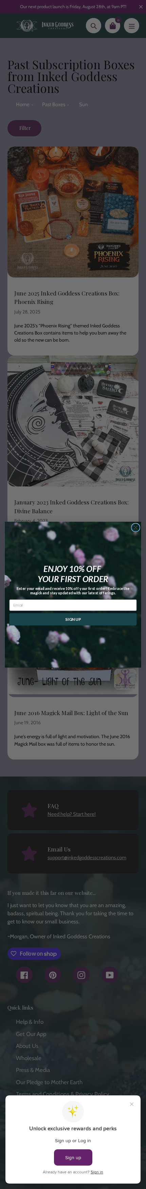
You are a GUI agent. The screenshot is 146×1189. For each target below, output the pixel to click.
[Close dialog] (136, 527)
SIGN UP (73, 619)
